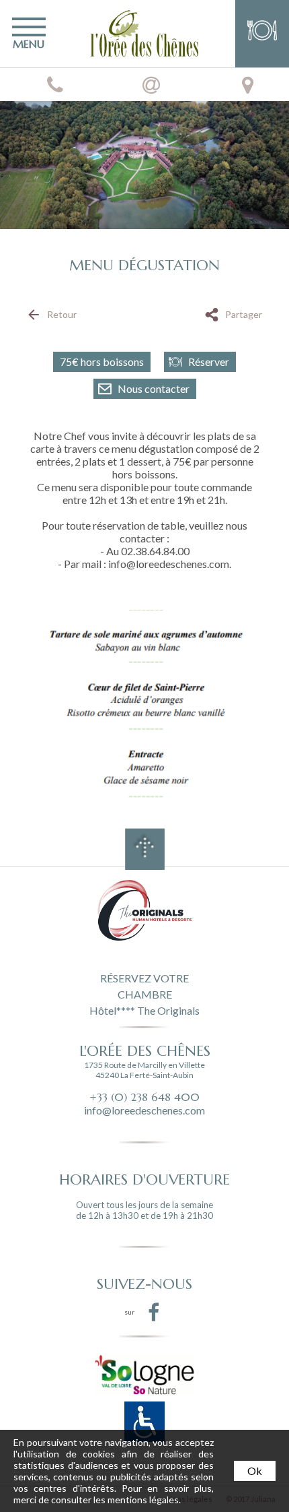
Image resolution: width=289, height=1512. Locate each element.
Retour (62, 314)
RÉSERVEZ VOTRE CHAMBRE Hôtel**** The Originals (144, 993)
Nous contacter (154, 388)
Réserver (208, 361)
